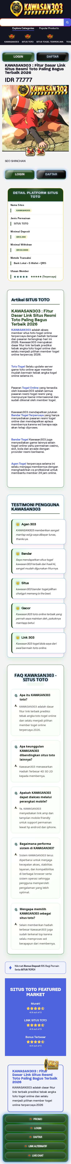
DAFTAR (53, 56)
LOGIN (18, 56)
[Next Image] (66, 118)
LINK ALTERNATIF (38, 1147)
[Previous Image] (5, 118)
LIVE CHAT (37, 1155)
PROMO (37, 1119)
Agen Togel (18, 463)
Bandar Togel (19, 439)
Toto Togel (18, 366)
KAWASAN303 (21, 329)
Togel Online (30, 387)
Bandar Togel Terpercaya (27, 415)
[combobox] (32, 22)
